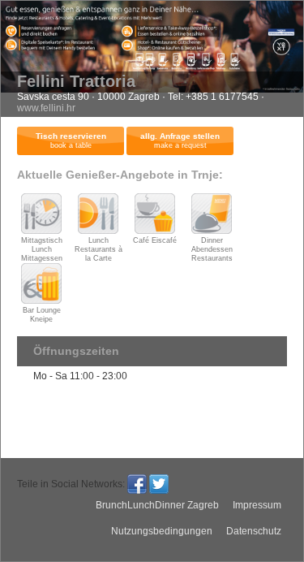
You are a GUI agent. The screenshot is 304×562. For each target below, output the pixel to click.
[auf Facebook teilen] (137, 484)
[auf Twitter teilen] (159, 484)
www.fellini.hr (46, 108)
